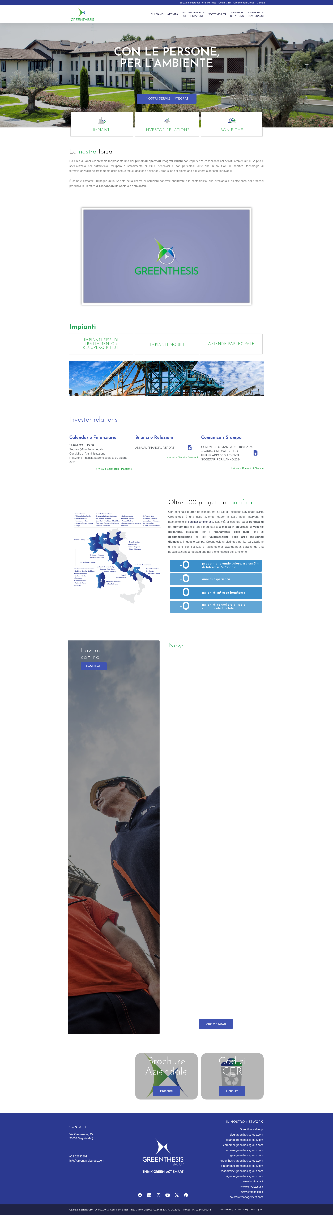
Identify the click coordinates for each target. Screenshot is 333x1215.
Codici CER (225, 2)
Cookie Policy (241, 1209)
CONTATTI (77, 1127)
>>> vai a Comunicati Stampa (247, 468)
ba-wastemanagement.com (246, 1197)
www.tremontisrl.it (252, 1191)
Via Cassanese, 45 (81, 1134)
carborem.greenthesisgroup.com (243, 1145)
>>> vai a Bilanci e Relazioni (182, 457)
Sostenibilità (217, 14)
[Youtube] (167, 1195)
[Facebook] (140, 1195)
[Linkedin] (149, 1195)
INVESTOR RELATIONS (167, 130)
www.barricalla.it (253, 1181)
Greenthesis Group (243, 2)
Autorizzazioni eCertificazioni (193, 14)
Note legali (256, 1209)
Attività (172, 14)
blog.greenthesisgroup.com (246, 1134)
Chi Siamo (157, 14)
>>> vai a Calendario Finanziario (114, 468)
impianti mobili (167, 345)
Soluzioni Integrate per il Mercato (198, 2)
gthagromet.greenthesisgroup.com (242, 1165)
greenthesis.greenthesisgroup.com (241, 1160)
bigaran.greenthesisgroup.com (244, 1139)
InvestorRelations (237, 14)
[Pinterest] (186, 1195)
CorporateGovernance (255, 14)
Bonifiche (231, 130)
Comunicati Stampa (221, 437)
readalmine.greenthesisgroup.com (242, 1171)
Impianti (102, 130)
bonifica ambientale (200, 521)
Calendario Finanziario (92, 437)
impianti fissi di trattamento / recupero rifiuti (101, 344)
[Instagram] (158, 1195)
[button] (167, 99)
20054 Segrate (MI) (81, 1138)
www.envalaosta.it (252, 1186)
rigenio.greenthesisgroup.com (244, 1176)
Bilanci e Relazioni (154, 437)
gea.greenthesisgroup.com (246, 1155)
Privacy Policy (226, 1209)
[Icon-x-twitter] (177, 1195)
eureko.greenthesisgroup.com (244, 1150)
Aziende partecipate (231, 344)
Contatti (261, 2)
